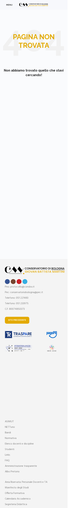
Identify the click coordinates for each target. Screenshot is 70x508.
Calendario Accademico (18, 499)
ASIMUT (9, 421)
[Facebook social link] (7, 281)
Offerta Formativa (14, 493)
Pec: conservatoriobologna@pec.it (24, 292)
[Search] (64, 5)
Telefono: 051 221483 (16, 298)
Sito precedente (17, 320)
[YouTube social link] (19, 281)
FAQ (7, 460)
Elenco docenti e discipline (19, 444)
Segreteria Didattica (16, 504)
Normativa (10, 438)
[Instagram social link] (13, 281)
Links (7, 455)
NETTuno (10, 427)
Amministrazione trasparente (21, 466)
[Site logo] (33, 5)
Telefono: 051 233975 (16, 303)
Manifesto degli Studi (17, 488)
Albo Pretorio (12, 472)
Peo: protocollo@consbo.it (20, 287)
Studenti (9, 449)
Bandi (8, 433)
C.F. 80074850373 (15, 309)
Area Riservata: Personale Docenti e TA (26, 482)
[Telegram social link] (24, 281)
